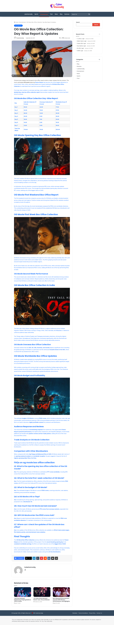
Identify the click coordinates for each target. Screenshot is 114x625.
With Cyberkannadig (38, 613)
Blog (61, 14)
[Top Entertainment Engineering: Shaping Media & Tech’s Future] (22, 592)
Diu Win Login (80, 48)
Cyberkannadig (20, 38)
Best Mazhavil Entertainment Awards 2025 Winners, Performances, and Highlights (61, 600)
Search (78, 22)
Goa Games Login (81, 45)
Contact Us (99, 613)
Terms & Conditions (83, 613)
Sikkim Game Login (81, 41)
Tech (51, 14)
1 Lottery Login (80, 38)
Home (16, 22)
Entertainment (44, 14)
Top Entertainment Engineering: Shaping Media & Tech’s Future (22, 600)
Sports (36, 14)
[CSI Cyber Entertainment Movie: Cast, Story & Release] (41, 592)
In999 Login (80, 50)
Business (67, 14)
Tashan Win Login (81, 43)
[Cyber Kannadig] (57, 6)
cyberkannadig (28, 14)
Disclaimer (75, 613)
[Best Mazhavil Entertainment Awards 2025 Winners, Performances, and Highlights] (61, 592)
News (56, 14)
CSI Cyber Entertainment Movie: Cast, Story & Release (41, 599)
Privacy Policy (92, 613)
